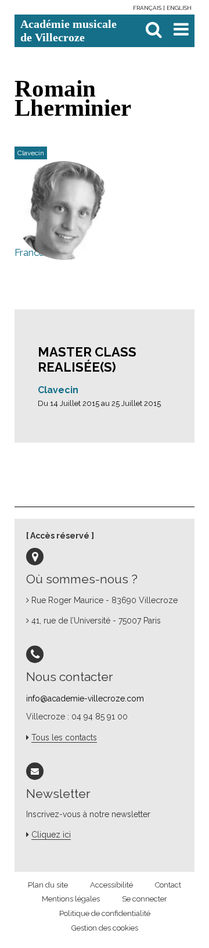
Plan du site (48, 885)
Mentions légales (71, 898)
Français (148, 8)
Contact (168, 885)
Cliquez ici (51, 834)
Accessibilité (111, 885)
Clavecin (58, 390)
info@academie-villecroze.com (85, 698)
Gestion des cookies (104, 928)
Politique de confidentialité (104, 913)
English (179, 8)
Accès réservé (59, 535)
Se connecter (144, 898)
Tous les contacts (64, 737)
